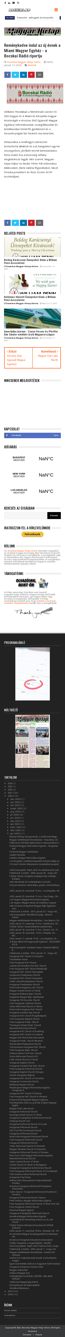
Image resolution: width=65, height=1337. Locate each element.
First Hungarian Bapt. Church (24, 1050)
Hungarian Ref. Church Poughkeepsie (28, 1015)
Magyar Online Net (19, 1270)
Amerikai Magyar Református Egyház (28, 1216)
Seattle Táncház (17, 855)
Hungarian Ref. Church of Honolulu (27, 1078)
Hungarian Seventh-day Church (25, 1012)
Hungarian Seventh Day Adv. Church (27, 1066)
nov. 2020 (15, 802)
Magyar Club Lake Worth (22, 1108)
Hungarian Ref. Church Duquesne (26, 978)
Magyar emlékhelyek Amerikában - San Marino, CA (34, 920)
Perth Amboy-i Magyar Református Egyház (30, 1200)
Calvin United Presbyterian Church (26, 981)
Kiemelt (32, 65)
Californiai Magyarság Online (24, 1282)
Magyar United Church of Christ (25, 990)
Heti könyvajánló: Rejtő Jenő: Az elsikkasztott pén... (35, 870)
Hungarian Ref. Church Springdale (26, 972)
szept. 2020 (16, 808)
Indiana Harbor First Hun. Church (25, 1053)
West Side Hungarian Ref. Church (26, 1009)
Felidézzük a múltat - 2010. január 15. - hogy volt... (34, 953)
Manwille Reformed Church (23, 1028)
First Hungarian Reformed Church (26, 1139)
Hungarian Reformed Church (24, 1111)
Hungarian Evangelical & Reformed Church (30, 1118)
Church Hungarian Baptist (22, 1075)
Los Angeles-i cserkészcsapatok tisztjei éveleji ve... (35, 861)
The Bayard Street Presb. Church (25, 1025)
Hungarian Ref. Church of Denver (26, 1093)
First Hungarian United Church (24, 1207)
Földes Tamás (10, 1310)
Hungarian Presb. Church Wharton (26, 1041)
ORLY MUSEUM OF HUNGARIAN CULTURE (30, 882)
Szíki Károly (9, 1315)
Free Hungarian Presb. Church (24, 1022)
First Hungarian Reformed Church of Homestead (33, 1171)
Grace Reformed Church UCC (24, 1056)
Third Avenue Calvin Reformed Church (28, 1174)
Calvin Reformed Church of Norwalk (27, 1146)
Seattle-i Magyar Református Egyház (28, 858)
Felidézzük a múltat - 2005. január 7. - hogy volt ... (34, 1249)
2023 (10, 786)
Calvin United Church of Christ (24, 1161)
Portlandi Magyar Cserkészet (24, 852)
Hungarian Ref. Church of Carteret (26, 1034)
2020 (10, 796)
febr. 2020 (15, 830)
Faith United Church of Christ (24, 1059)
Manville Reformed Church (23, 1158)
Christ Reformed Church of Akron (26, 1006)
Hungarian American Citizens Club (26, 1267)
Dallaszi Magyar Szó (20, 1273)
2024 (10, 783)
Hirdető (54, 17)
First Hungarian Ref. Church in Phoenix (28, 1096)
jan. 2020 (15, 833)
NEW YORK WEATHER (32, 475)
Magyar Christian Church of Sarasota (28, 1149)
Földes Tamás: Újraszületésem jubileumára (31, 926)
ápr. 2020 (15, 824)
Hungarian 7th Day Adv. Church (25, 1000)
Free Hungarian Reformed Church (26, 1069)
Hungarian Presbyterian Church (25, 984)
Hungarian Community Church (24, 1081)
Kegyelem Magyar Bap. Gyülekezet (27, 997)
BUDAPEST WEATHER (32, 459)
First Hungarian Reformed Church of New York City (34, 1204)
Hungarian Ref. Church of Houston (26, 956)
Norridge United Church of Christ (26, 1115)
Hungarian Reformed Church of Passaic (29, 1152)
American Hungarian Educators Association (31, 1240)
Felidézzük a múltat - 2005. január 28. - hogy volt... (34, 873)
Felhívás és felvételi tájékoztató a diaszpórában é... (35, 843)
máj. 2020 (15, 821)
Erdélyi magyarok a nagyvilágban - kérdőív (30, 1243)
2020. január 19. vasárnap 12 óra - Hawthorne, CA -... (35, 923)
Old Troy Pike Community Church (26, 1130)
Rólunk (39, 1335)
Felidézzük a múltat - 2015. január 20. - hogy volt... (34, 911)
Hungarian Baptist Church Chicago (26, 1072)
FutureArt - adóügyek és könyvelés (25, 17)
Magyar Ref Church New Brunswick (27, 1037)
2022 (10, 789)
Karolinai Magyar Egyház (22, 1210)
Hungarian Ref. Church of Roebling (27, 1031)
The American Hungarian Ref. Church (28, 1047)
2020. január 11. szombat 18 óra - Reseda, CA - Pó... (35, 1231)
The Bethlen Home (19, 959)
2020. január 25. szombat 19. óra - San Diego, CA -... (35, 896)
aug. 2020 (15, 811)
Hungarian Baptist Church (22, 1062)
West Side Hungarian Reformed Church (29, 1136)
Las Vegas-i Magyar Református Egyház (29, 899)
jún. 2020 (15, 818)
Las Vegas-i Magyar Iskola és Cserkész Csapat (33, 902)
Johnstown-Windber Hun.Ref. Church (28, 966)
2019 (10, 1291)
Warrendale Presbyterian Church (25, 1044)
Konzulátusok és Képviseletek (25, 1285)
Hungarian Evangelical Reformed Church (29, 1213)
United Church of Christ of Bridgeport (28, 1165)
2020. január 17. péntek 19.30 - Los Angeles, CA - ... (35, 938)
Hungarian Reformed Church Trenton (28, 1197)
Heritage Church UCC (20, 1121)
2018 (10, 1294)
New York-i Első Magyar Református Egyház (31, 1155)
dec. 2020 (15, 799)
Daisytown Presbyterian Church (25, 975)
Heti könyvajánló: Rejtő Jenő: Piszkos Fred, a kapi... (35, 1246)
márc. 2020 (16, 827)
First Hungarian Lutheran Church (25, 1003)
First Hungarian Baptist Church (25, 1019)
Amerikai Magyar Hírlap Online (22, 551)
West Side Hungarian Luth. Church (26, 987)
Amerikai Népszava (19, 1288)
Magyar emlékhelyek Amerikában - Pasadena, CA (34, 840)
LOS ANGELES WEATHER (32, 491)
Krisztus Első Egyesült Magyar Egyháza (29, 1099)
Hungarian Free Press (20, 1177)
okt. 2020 (15, 805)
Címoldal (27, 1335)
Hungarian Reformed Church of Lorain (28, 1124)
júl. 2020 (14, 814)
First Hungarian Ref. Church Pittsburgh (28, 969)
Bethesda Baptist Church (22, 1084)
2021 (10, 793)
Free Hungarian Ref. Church (23, 962)
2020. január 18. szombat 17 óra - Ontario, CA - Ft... (34, 930)
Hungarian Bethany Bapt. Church (25, 994)
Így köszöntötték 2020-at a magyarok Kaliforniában (35, 1263)
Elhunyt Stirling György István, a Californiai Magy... (34, 836)
